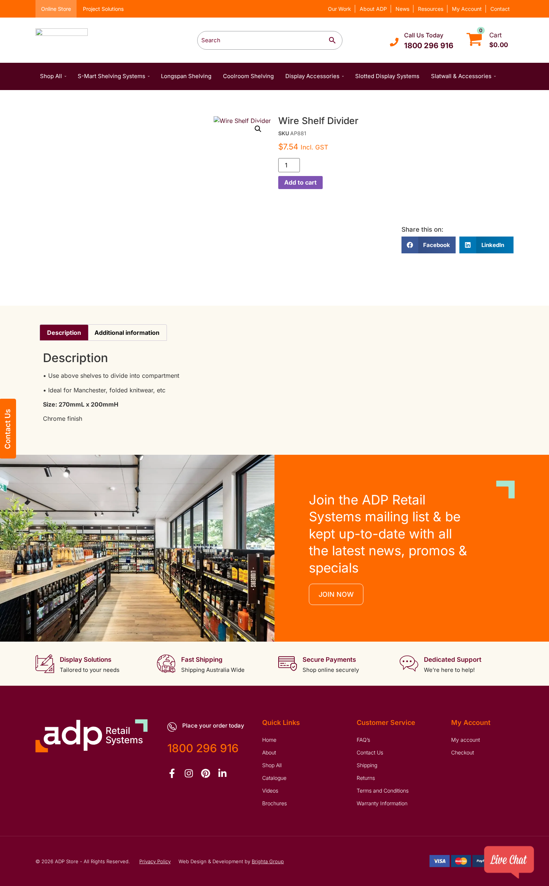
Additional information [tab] (126, 332)
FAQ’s (363, 740)
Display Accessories (312, 76)
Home (269, 740)
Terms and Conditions (383, 790)
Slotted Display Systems (387, 76)
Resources (430, 9)
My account (465, 740)
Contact (500, 9)
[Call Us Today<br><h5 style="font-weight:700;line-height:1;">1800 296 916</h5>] (394, 42)
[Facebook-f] (172, 773)
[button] (258, 129)
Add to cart (300, 182)
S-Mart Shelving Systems (111, 76)
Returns (366, 778)
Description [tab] (64, 332)
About (269, 752)
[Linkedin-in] (222, 773)
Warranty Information (382, 803)
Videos (270, 790)
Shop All (51, 76)
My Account (467, 9)
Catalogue (274, 778)
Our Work (339, 9)
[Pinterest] (205, 773)
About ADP (373, 9)
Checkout (462, 752)
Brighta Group (268, 861)
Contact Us (370, 752)
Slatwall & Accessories (461, 76)
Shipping (367, 765)
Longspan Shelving (186, 76)
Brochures (274, 803)
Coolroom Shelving (248, 76)
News (402, 9)
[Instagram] (188, 773)
